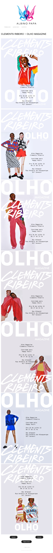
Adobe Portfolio (29, 550)
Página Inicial (26, 541)
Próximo (39, 537)
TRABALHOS (7, 27)
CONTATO (24, 27)
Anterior (14, 537)
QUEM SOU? (16, 27)
